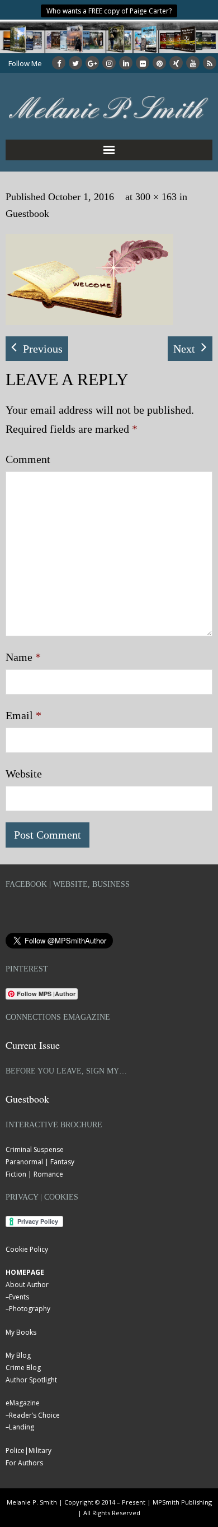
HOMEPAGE (25, 1272)
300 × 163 (156, 196)
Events (19, 1297)
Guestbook (27, 213)
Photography (29, 1308)
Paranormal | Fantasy (40, 1162)
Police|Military (28, 1450)
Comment (28, 459)
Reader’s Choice (34, 1415)
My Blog (18, 1355)
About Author (27, 1284)
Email (23, 715)
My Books (21, 1332)
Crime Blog (23, 1367)
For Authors (24, 1463)
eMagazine (23, 1403)
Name (23, 657)
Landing (21, 1427)
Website (24, 773)
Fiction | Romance (34, 1174)
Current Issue (33, 1045)
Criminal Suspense (35, 1149)
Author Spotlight (31, 1380)
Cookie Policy (27, 1249)
